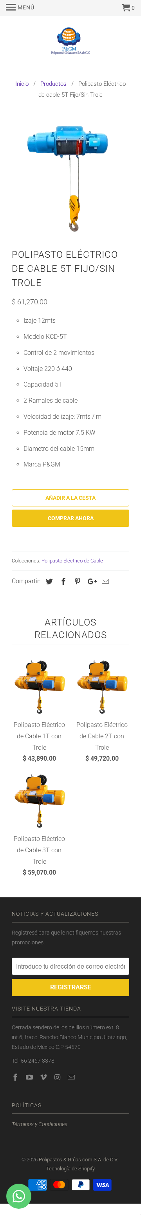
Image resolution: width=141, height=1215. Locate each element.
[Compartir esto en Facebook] (62, 581)
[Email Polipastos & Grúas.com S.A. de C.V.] (72, 1077)
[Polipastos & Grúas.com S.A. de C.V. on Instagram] (58, 1077)
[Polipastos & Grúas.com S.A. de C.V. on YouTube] (30, 1077)
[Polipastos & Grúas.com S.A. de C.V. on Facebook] (16, 1077)
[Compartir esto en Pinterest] (76, 581)
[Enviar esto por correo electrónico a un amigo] (104, 581)
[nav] (20, 8)
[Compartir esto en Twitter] (48, 581)
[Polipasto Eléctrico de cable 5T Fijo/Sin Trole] (70, 176)
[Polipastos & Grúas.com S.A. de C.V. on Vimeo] (44, 1077)
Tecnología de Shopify (70, 1169)
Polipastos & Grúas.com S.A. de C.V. (78, 1160)
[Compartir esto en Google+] (90, 581)
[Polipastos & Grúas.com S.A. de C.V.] (70, 43)
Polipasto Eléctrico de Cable (72, 561)
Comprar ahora (71, 518)
